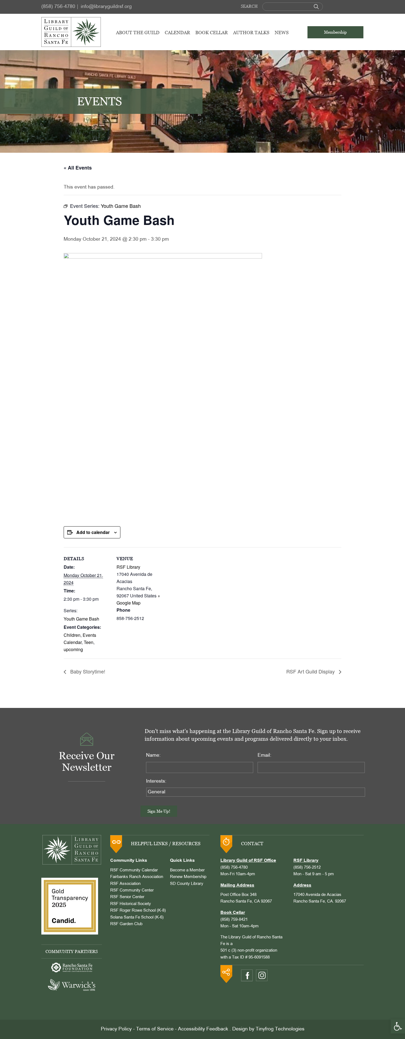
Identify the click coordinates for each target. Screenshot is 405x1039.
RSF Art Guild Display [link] (311, 671)
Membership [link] (335, 32)
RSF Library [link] (128, 567)
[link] (398, 1026)
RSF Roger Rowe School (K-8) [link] (138, 910)
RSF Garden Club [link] (126, 924)
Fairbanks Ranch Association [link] (136, 877)
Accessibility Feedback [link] (203, 1029)
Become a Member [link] (187, 870)
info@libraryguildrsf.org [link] (106, 6)
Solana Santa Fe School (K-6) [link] (137, 917)
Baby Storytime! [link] (87, 671)
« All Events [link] (78, 167)
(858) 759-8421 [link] (234, 920)
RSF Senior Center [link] (127, 897)
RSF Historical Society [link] (130, 904)
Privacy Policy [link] (116, 1029)
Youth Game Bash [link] (81, 619)
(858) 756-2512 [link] (307, 867)
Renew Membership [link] (188, 877)
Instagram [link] (262, 975)
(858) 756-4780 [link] (58, 6)
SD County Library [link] (186, 884)
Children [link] (72, 635)
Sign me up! (158, 811)
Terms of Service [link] (155, 1029)
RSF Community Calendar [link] (134, 870)
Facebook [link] (247, 975)
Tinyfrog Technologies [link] (280, 1029)
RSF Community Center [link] (132, 890)
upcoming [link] (73, 649)
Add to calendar (93, 532)
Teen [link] (88, 642)
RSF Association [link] (125, 884)
